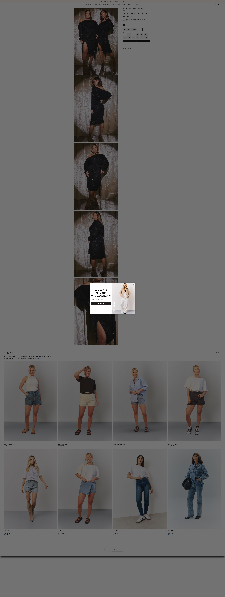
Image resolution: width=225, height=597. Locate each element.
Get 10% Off (101, 303)
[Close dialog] (134, 284)
